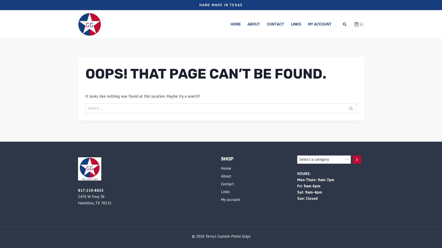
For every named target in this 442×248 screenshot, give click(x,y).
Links (296, 24)
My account (320, 24)
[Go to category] (357, 159)
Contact (275, 24)
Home (236, 24)
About (253, 24)
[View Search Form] (344, 24)
